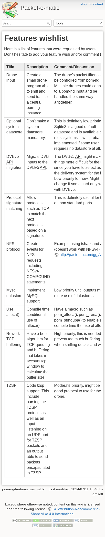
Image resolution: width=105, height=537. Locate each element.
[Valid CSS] (42, 525)
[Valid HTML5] (83, 520)
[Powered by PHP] (63, 520)
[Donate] (42, 520)
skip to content (92, 4)
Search (49, 23)
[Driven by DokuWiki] (63, 525)
